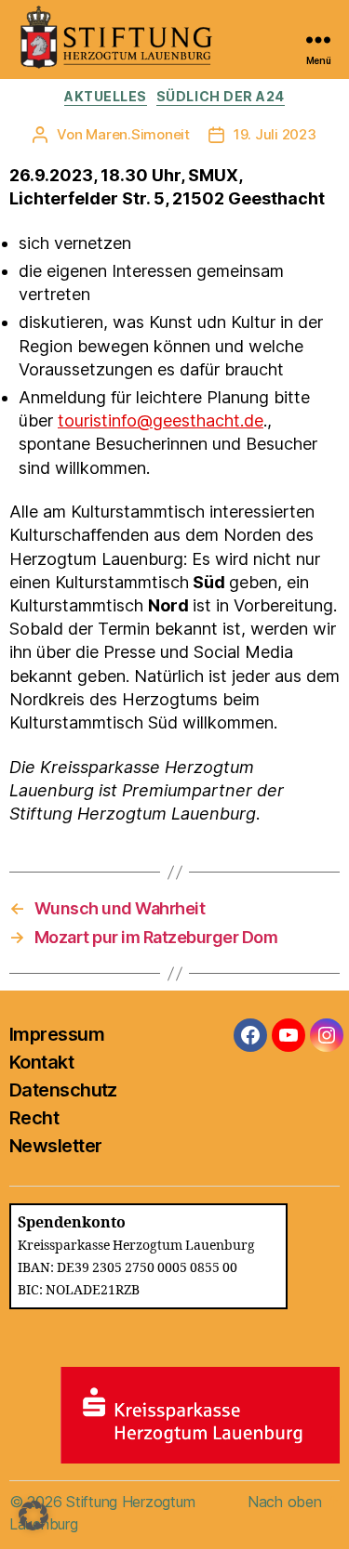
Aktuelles (105, 96)
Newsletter (55, 1146)
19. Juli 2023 (275, 134)
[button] (33, 1515)
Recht (34, 1118)
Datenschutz (63, 1090)
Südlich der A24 (220, 96)
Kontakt (41, 1062)
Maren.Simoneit (137, 134)
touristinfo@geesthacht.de (160, 420)
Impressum (56, 1034)
